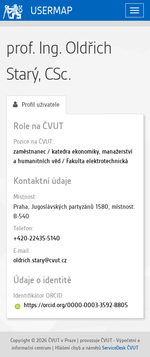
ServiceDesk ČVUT (120, 348)
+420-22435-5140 (36, 238)
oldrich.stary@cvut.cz (40, 260)
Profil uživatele (41, 104)
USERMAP (51, 10)
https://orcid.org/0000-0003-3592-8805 (76, 305)
